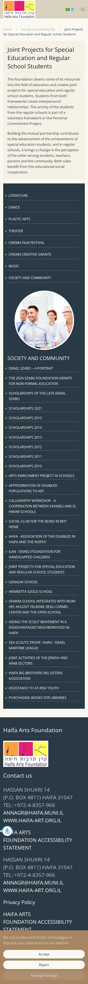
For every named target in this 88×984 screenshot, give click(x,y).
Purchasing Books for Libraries (37, 697)
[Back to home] (19, 9)
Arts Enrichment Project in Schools (41, 475)
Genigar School (23, 582)
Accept (44, 954)
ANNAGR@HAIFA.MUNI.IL (33, 812)
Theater (16, 231)
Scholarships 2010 (25, 466)
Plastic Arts (19, 219)
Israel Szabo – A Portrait (31, 368)
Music (14, 266)
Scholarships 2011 (25, 456)
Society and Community (30, 277)
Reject (44, 964)
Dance (14, 207)
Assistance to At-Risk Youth (34, 688)
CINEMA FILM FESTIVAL (26, 242)
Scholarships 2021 (25, 408)
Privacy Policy (19, 902)
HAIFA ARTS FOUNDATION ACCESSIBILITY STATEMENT (37, 840)
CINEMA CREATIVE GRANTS (30, 254)
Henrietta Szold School (31, 591)
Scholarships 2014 (25, 427)
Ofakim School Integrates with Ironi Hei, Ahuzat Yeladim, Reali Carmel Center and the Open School (42, 607)
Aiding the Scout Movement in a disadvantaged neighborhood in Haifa (39, 627)
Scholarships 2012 (25, 447)
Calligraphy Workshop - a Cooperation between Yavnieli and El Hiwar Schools (42, 506)
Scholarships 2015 (25, 418)
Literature (18, 195)
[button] (6, 831)
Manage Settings (44, 975)
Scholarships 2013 (25, 437)
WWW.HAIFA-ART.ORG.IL (32, 820)
